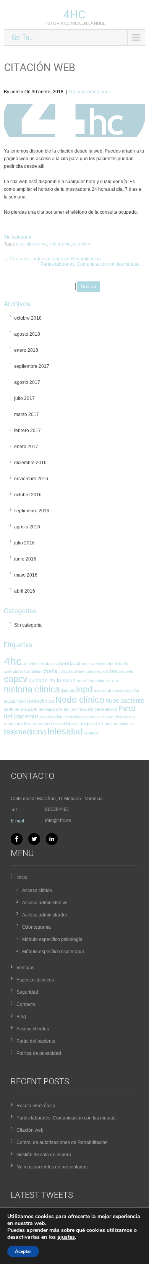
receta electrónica (118, 717)
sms (109, 723)
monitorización (125, 691)
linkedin (68, 691)
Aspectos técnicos (35, 980)
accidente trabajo (39, 663)
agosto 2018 (27, 334)
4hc (74, 14)
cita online (36, 244)
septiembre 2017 (31, 366)
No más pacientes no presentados (51, 1167)
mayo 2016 (25, 575)
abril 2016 (24, 591)
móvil (21, 701)
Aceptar (23, 1251)
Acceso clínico (37, 890)
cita (19, 244)
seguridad (91, 723)
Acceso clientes (32, 1029)
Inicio (22, 877)
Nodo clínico (79, 700)
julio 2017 (24, 398)
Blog (21, 1016)
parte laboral (105, 709)
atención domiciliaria (109, 663)
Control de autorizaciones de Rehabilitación (52, 259)
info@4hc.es (58, 820)
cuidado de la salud (52, 680)
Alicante (82, 663)
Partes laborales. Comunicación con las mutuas (92, 264)
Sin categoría (17, 237)
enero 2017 (26, 446)
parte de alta (15, 709)
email (81, 680)
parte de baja (40, 709)
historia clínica (32, 689)
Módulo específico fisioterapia (53, 951)
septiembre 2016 (31, 510)
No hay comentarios (90, 91)
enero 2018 (26, 350)
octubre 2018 (28, 318)
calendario (13, 671)
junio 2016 (25, 559)
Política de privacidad (38, 1053)
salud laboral (66, 723)
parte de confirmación (73, 709)
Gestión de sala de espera (43, 1154)
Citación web (30, 1130)
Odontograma (36, 927)
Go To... (23, 37)
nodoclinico (40, 701)
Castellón (32, 671)
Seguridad (27, 992)
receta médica (17, 723)
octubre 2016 (28, 494)
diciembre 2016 (30, 462)
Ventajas (25, 967)
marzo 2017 (26, 414)
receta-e (92, 717)
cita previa (60, 244)
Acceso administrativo (45, 902)
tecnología (123, 723)
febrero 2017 (27, 430)
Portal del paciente (35, 1041)
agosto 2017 (27, 382)
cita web (81, 244)
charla (49, 671)
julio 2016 (24, 543)
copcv (16, 679)
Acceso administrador (44, 915)
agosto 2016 (27, 527)
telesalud (65, 731)
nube (112, 700)
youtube (91, 733)
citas (111, 671)
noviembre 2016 (31, 478)
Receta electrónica (35, 1105)
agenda (65, 663)
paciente (132, 700)
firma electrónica (102, 680)
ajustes (66, 1237)
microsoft (102, 691)
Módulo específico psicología (52, 939)
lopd (84, 689)
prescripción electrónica (61, 717)
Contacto (25, 1004)
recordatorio (42, 723)
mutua (9, 701)
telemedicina (25, 732)
